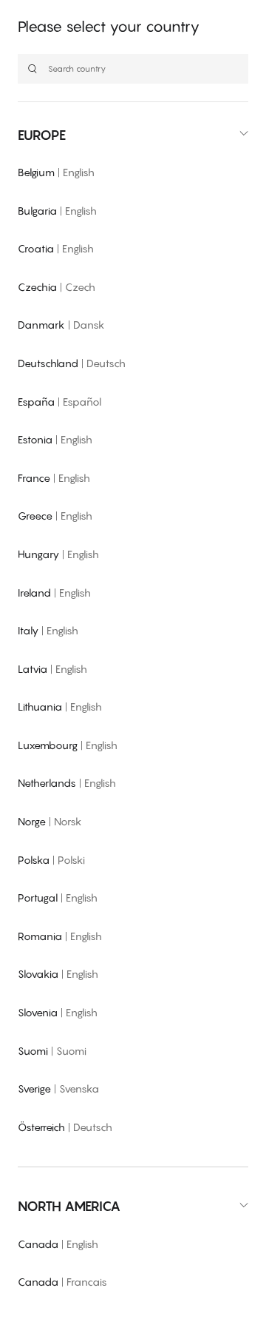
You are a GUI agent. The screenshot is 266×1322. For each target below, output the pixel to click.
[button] (133, 135)
